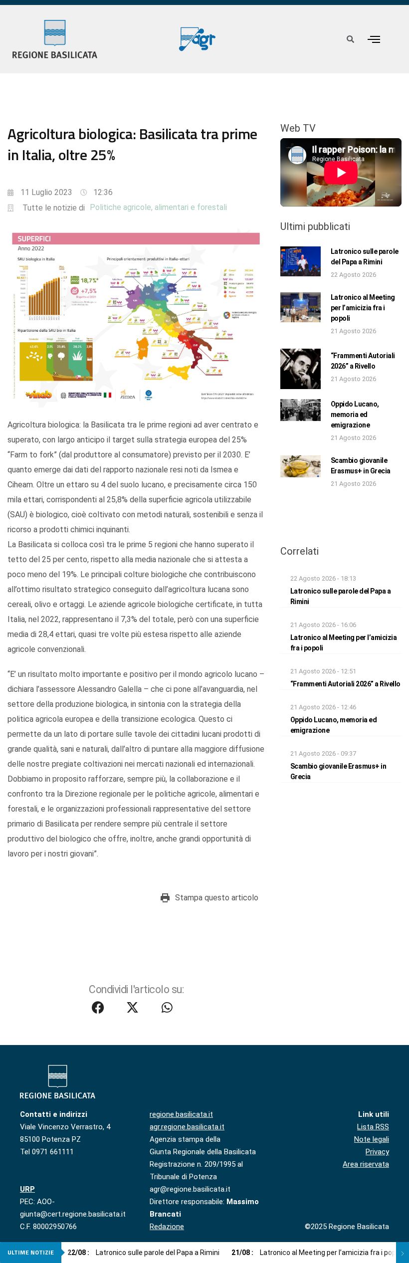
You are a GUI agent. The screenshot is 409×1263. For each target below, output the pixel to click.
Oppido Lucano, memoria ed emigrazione (355, 414)
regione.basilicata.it (181, 1114)
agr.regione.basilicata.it (187, 1126)
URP (27, 1189)
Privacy (377, 1151)
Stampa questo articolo (216, 897)
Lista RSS (373, 1126)
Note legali (371, 1139)
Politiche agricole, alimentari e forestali (158, 207)
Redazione (167, 1226)
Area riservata (366, 1164)
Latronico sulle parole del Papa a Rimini (143, 1253)
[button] (374, 39)
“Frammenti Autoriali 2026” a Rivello (345, 684)
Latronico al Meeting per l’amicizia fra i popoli (363, 307)
